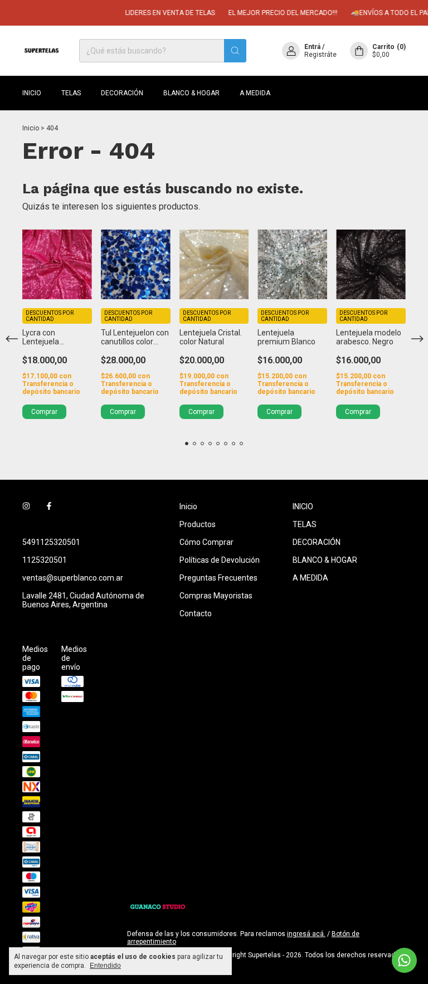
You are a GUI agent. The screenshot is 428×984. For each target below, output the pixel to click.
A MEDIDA (255, 93)
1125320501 (44, 560)
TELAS (71, 93)
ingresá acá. (306, 934)
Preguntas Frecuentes (218, 577)
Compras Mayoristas (215, 595)
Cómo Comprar (206, 542)
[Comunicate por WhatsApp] (404, 960)
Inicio (30, 128)
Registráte (320, 55)
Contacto (195, 613)
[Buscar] (235, 50)
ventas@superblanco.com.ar (72, 577)
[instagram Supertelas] (26, 506)
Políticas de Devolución (219, 560)
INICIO (31, 93)
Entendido (105, 966)
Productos (197, 524)
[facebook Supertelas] (49, 506)
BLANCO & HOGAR (191, 93)
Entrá (312, 47)
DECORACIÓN (122, 93)
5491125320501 (51, 542)
